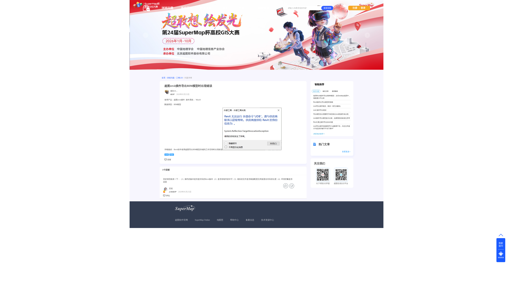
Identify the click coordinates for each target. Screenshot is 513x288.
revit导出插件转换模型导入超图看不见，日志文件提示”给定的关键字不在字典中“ (331, 127)
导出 (171, 154)
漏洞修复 (264, 8)
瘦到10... (174, 91)
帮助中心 (234, 220)
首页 (163, 78)
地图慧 (220, 220)
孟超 (171, 188)
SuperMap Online (202, 220)
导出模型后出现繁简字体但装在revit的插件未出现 (330, 114)
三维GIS (179, 78)
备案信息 (250, 220)
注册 (355, 8)
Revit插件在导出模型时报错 (323, 102)
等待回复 (187, 8)
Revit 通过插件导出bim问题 (323, 122)
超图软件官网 (181, 220)
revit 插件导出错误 (319, 110)
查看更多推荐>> (319, 134)
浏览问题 (167, 8)
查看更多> (346, 152)
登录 (363, 8)
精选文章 (206, 8)
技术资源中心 (267, 220)
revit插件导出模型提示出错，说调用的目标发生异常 (331, 118)
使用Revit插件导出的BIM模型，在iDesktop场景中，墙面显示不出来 (331, 97)
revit (166, 154)
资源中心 (244, 8)
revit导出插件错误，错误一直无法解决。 (327, 106)
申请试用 (225, 8)
